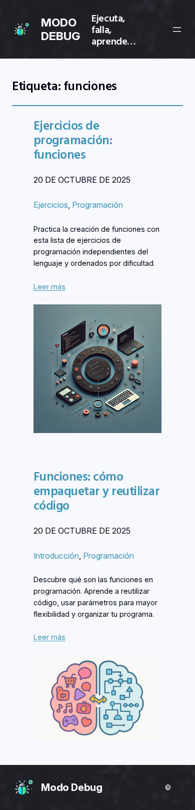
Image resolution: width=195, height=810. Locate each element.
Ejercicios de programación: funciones (73, 140)
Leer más (50, 286)
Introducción (56, 556)
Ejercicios (51, 205)
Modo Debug (71, 787)
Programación (97, 205)
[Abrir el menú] (177, 30)
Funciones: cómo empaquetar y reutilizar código (97, 491)
